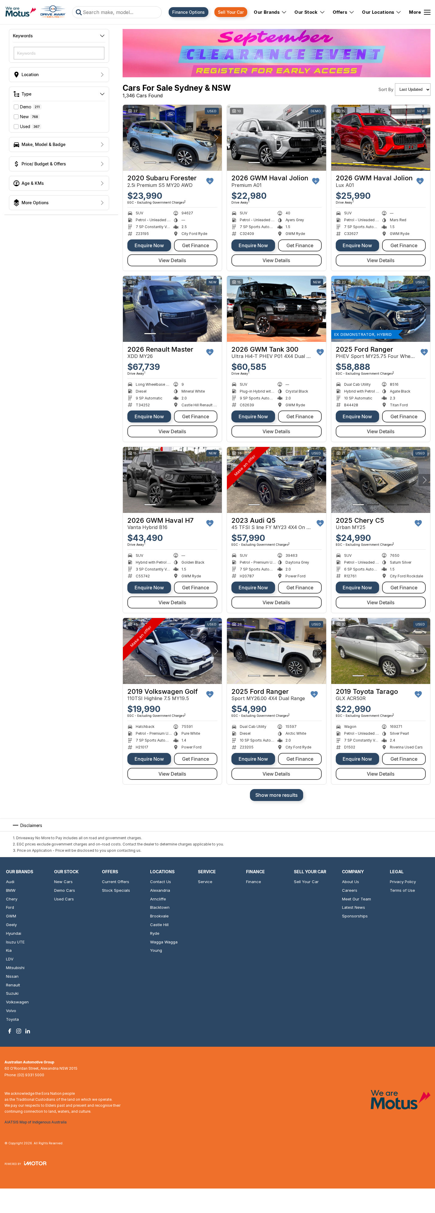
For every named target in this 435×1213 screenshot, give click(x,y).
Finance (253, 881)
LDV (9, 959)
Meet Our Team (356, 899)
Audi (10, 881)
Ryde (154, 933)
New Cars (63, 881)
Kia (9, 950)
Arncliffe (158, 899)
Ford (10, 907)
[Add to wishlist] (209, 181)
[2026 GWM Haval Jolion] (276, 138)
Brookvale (159, 916)
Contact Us (160, 881)
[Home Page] (35, 12)
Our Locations (378, 12)
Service (205, 881)
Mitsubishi (15, 967)
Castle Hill (159, 924)
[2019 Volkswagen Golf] (172, 651)
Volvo (11, 1010)
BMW (11, 890)
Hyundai (13, 933)
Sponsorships (355, 916)
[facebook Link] (9, 1031)
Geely (11, 924)
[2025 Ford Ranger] (380, 309)
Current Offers (115, 881)
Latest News (353, 907)
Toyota (12, 1019)
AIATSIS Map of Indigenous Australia (35, 1122)
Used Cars (64, 899)
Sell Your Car (231, 12)
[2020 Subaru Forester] (172, 138)
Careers (349, 890)
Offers (340, 12)
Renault (13, 985)
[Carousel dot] (150, 162)
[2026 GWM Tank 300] (276, 309)
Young (156, 950)
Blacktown (160, 907)
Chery (11, 899)
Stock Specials (116, 890)
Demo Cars (64, 890)
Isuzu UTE (15, 942)
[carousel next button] (216, 138)
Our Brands (267, 12)
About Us (350, 881)
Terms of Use (402, 890)
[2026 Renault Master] (172, 309)
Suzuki (12, 993)
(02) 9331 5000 (30, 1075)
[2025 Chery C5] (380, 480)
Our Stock (306, 12)
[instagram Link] (18, 1031)
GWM (11, 916)
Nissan (12, 976)
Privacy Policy (403, 881)
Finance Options (188, 12)
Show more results (276, 795)
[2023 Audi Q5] (276, 480)
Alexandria (160, 890)
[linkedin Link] (27, 1031)
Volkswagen (17, 1002)
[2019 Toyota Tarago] (380, 651)
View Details (172, 260)
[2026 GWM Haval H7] (172, 480)
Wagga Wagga (164, 942)
